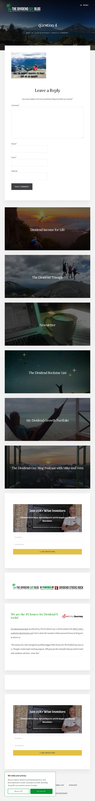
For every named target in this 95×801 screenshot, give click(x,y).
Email (14, 157)
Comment (15, 105)
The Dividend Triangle (47, 277)
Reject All (19, 791)
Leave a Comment (60, 33)
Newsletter (47, 325)
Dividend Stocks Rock (19, 629)
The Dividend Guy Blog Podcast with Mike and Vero (47, 468)
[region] (30, 784)
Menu (86, 5)
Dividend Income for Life (47, 230)
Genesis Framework (60, 793)
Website (14, 171)
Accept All (41, 791)
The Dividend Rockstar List (47, 373)
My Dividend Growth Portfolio (47, 420)
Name (14, 144)
